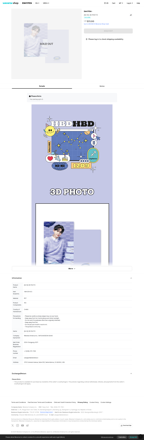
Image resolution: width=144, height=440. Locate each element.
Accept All (133, 437)
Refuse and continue (107, 437)
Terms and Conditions (18, 402)
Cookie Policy (94, 402)
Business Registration (46, 412)
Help (138, 3)
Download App (127, 425)
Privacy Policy (83, 402)
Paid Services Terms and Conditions (40, 402)
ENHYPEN (87, 11)
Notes (102, 86)
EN (37, 3)
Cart (113, 3)
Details (42, 86)
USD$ (45, 3)
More (71, 269)
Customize (122, 437)
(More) (62, 437)
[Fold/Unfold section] (72, 278)
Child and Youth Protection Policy (65, 402)
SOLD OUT (108, 31)
